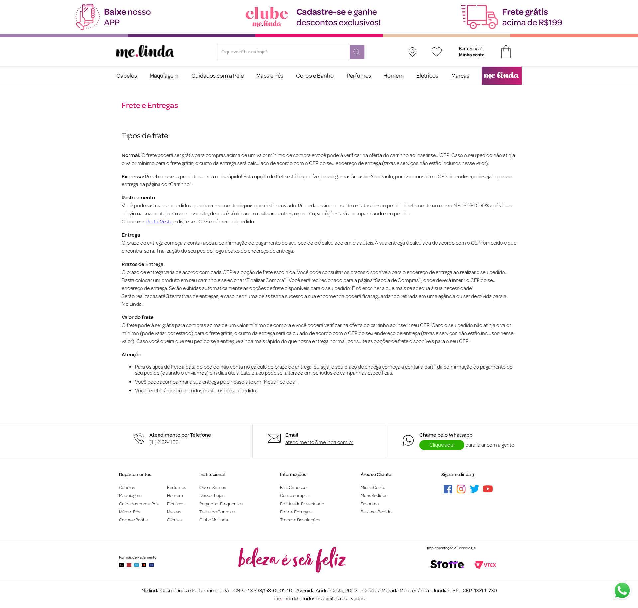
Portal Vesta (159, 221)
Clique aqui (441, 445)
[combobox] (290, 52)
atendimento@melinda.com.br (319, 442)
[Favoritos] (436, 52)
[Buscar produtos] (357, 52)
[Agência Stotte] (447, 565)
